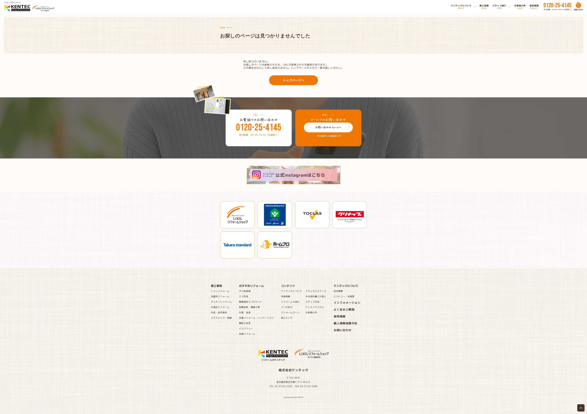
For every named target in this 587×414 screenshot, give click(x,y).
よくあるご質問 (344, 309)
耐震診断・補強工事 (249, 307)
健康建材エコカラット (250, 301)
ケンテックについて (291, 291)
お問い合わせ (343, 330)
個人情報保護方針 (346, 323)
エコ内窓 (243, 296)
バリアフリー (246, 328)
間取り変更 (245, 323)
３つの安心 (287, 307)
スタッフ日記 (312, 301)
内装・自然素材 (219, 312)
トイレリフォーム (220, 291)
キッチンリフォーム (221, 301)
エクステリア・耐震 (221, 317)
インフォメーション (347, 302)
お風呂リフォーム (220, 307)
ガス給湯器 (245, 291)
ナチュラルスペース (316, 291)
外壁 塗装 (245, 312)
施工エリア (287, 317)
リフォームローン (290, 312)
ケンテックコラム (315, 307)
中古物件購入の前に (316, 296)
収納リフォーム (247, 333)
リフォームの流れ (290, 301)
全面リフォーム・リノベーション (256, 317)
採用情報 (340, 316)
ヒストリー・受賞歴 (344, 296)
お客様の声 (311, 312)
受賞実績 (285, 296)
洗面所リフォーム (220, 296)
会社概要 (338, 291)
